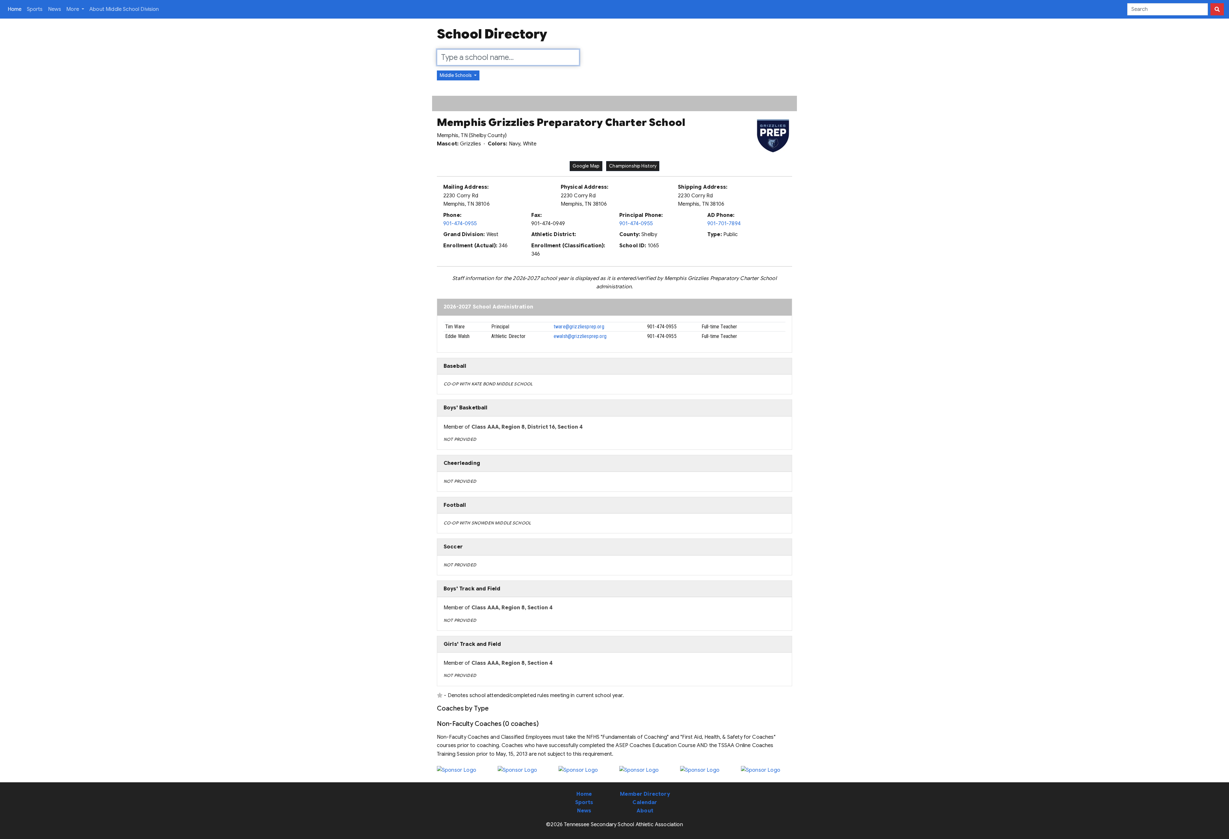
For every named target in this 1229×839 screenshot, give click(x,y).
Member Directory (645, 794)
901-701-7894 (724, 223)
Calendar (644, 802)
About (645, 811)
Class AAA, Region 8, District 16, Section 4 (527, 427)
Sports (35, 9)
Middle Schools (456, 75)
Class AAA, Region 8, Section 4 (512, 608)
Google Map (586, 166)
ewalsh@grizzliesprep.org (580, 336)
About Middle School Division (124, 9)
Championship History (632, 166)
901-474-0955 (460, 223)
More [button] (73, 9)
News (54, 9)
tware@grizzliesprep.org (579, 327)
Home (16, 9)
